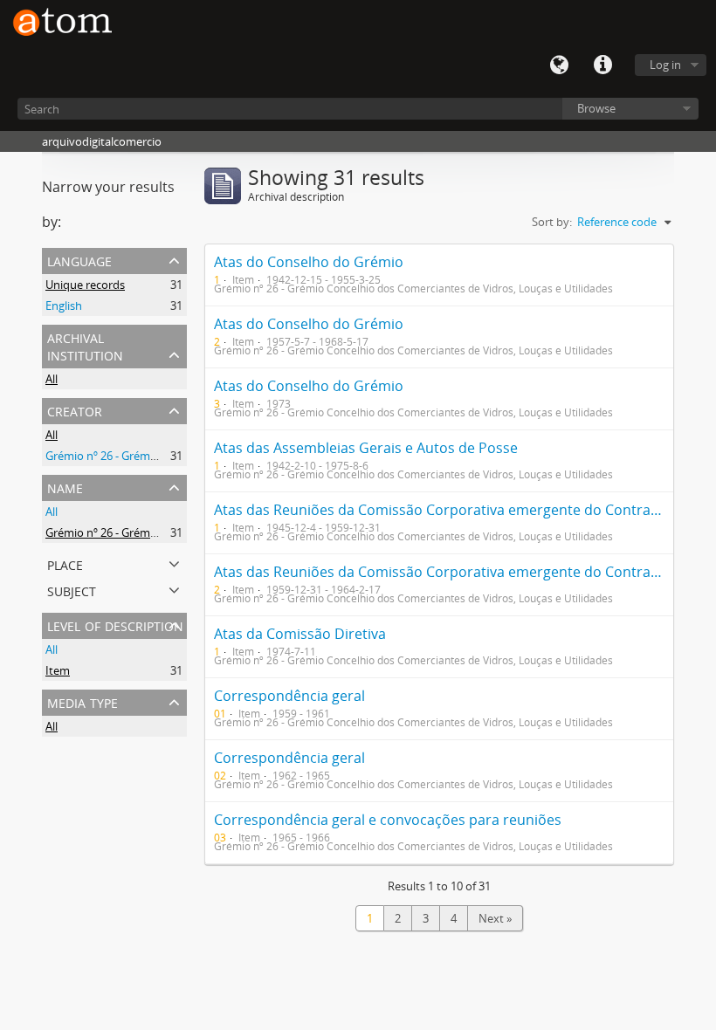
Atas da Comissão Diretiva (300, 633)
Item (57, 670)
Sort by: (552, 222)
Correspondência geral (289, 695)
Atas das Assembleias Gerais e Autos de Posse (366, 447)
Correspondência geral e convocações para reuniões (387, 819)
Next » (495, 918)
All (51, 379)
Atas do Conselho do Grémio (308, 261)
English (63, 305)
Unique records (85, 284)
